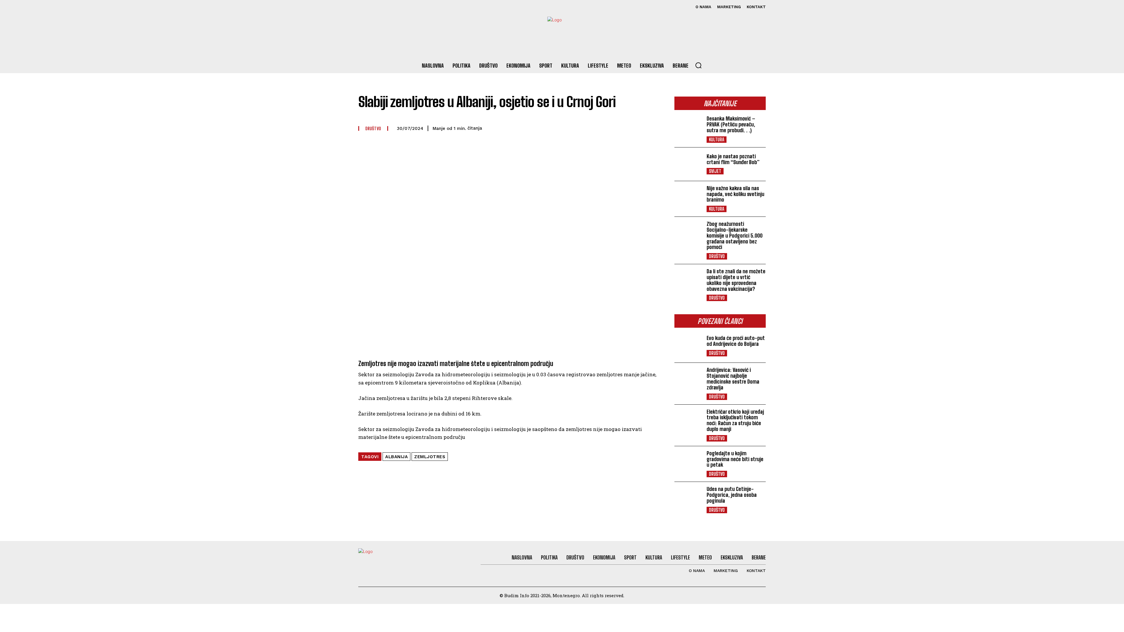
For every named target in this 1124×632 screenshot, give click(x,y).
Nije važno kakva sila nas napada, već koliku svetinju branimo (735, 194)
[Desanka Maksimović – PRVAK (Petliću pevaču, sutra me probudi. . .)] (688, 128)
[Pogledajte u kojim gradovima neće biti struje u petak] (688, 463)
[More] (654, 127)
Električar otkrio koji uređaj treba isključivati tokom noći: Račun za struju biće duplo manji (735, 420)
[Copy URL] (640, 127)
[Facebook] (363, 7)
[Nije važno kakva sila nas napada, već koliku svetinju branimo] (688, 198)
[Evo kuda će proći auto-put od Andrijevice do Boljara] (688, 346)
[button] (698, 65)
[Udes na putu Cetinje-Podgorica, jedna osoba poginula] (688, 498)
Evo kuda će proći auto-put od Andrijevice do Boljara (736, 341)
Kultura (716, 139)
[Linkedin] (627, 127)
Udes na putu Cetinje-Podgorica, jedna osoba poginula (732, 495)
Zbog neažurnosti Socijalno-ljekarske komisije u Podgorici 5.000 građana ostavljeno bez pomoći (735, 235)
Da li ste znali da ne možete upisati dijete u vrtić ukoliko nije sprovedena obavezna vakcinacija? (736, 280)
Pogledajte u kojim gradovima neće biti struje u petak (735, 459)
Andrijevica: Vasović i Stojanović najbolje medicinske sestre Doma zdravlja (733, 378)
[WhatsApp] (600, 127)
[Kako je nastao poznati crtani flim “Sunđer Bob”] (688, 164)
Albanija (396, 456)
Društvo (717, 256)
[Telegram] (613, 127)
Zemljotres (429, 456)
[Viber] (586, 127)
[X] (390, 7)
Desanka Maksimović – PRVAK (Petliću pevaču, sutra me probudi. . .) (731, 124)
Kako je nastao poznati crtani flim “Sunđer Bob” (733, 159)
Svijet (715, 171)
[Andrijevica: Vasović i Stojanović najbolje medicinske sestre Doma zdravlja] (688, 379)
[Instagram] (376, 7)
